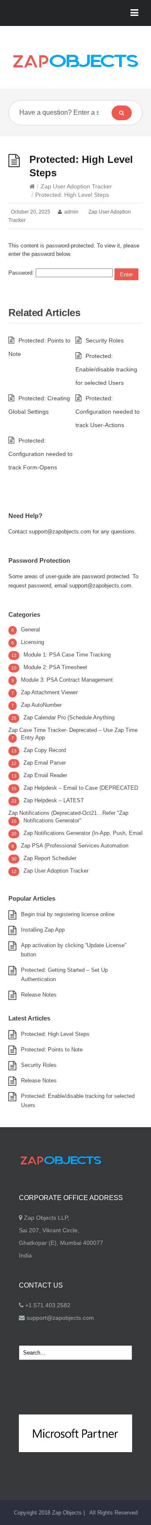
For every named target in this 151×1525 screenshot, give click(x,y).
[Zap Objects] (75, 60)
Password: (22, 273)
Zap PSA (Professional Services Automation (74, 845)
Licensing (32, 642)
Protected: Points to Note (52, 1049)
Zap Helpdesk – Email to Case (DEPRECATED (80, 788)
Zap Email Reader (45, 775)
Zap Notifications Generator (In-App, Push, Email (83, 833)
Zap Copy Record (44, 750)
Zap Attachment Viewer (49, 692)
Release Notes (39, 995)
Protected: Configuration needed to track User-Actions (108, 411)
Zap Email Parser (44, 763)
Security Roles (105, 340)
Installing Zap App (43, 930)
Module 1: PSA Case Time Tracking (67, 655)
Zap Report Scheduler (49, 858)
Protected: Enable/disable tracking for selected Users (106, 369)
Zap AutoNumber (41, 705)
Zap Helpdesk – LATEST (53, 800)
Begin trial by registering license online (68, 914)
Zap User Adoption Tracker (76, 186)
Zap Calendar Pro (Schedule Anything (69, 717)
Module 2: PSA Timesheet (55, 667)
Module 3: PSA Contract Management (67, 680)
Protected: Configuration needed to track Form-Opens (40, 454)
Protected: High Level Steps (55, 1034)
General (30, 629)
